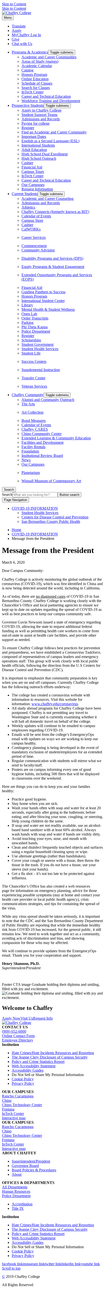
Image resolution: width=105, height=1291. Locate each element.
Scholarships (31, 340)
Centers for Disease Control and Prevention (54, 517)
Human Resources (16, 1191)
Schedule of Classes (36, 83)
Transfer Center (33, 378)
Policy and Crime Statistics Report (38, 1062)
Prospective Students (28, 105)
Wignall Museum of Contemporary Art (51, 481)
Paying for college (35, 123)
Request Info (43, 1018)
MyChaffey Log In (26, 35)
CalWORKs (31, 229)
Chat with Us (22, 44)
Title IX (18, 1208)
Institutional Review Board (42, 456)
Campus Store (32, 220)
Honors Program (34, 74)
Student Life (31, 353)
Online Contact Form (18, 1036)
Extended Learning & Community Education (56, 438)
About (16, 1174)
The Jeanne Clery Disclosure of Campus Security (50, 1057)
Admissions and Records (40, 119)
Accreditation (22, 1204)
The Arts (28, 404)
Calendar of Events (36, 216)
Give (15, 39)
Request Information (37, 189)
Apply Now (11, 1018)
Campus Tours (32, 171)
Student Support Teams (39, 115)
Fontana (8, 1109)
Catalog (27, 70)
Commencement (34, 246)
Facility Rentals (33, 447)
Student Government (37, 344)
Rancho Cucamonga (17, 1096)
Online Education (35, 79)
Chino (6, 1100)
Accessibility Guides (27, 1070)
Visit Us (27, 1018)
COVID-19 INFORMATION (35, 508)
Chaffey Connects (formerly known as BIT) (55, 212)
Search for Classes (35, 88)
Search (7, 494)
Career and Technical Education (46, 96)
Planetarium (30, 473)
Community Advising (38, 250)
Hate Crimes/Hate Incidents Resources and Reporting (53, 1053)
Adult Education (34, 150)
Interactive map (14, 1118)
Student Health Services (39, 349)
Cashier (27, 163)
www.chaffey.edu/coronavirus (55, 704)
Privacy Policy (23, 1083)
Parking (27, 323)
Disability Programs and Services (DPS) (52, 258)
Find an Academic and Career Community (54, 132)
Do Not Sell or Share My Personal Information (48, 1075)
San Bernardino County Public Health (50, 521)
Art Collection (32, 412)
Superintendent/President (31, 1161)
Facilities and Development (42, 442)
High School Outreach (38, 158)
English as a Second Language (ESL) (50, 141)
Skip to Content (14, 4)
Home (16, 530)
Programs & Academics (30, 52)
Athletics (28, 207)
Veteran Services (34, 386)
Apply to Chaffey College (41, 110)
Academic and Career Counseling (47, 198)
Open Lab (29, 314)
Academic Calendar (36, 66)
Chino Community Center (41, 434)
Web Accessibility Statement (33, 1066)
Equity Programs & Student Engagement (52, 267)
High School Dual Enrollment (44, 154)
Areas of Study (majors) (39, 61)
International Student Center (43, 301)
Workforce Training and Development (50, 101)
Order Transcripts (34, 318)
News (26, 460)
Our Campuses (32, 185)
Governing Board (25, 1166)
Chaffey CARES (34, 429)
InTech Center (32, 92)
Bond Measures (33, 420)
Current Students (25, 194)
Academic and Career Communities (48, 57)
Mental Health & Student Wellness (48, 309)
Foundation (30, 451)
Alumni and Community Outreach (47, 400)
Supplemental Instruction (40, 370)
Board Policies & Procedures (34, 1170)
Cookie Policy (23, 1079)
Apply (16, 30)
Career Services (33, 237)
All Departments (14, 1187)
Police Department (35, 331)
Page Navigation (15, 500)
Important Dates (33, 136)
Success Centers (33, 361)
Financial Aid (31, 167)
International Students (38, 145)
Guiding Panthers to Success (43, 292)
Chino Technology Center (22, 1105)
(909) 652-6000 (14, 1031)
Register (27, 128)
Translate (19, 26)
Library (27, 305)
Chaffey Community (27, 395)
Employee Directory (17, 1040)
